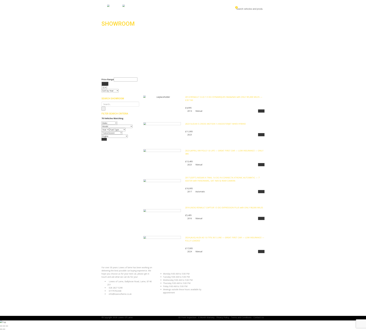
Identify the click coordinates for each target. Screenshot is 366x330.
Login (261, 1)
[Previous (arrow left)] (1, 329)
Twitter (116, 264)
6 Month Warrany (206, 317)
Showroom (206, 9)
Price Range (108, 79)
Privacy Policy (222, 317)
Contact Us (227, 9)
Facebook (106, 264)
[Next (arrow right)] (4, 329)
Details (261, 111)
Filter (105, 83)
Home (196, 9)
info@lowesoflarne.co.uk (138, 1)
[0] (235, 9)
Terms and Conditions (241, 317)
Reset (104, 139)
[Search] (103, 109)
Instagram (126, 264)
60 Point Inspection (187, 317)
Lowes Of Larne (125, 317)
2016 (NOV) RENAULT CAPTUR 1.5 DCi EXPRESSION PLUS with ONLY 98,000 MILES (224, 207)
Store (217, 9)
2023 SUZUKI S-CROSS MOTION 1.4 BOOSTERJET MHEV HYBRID (215, 123)
